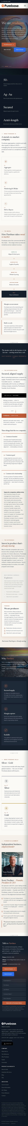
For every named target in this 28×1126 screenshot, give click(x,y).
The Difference (5, 1054)
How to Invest (7, 61)
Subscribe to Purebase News (14, 1003)
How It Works (8, 51)
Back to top (14, 342)
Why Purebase (7, 56)
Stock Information (6, 1087)
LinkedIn (11, 1037)
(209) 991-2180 (6, 1)
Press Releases (5, 1093)
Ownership (4, 1062)
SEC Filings (4, 1090)
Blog (3, 1075)
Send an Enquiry (10, 969)
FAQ (3, 1077)
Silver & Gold (5, 1069)
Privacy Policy (5, 1123)
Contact (4, 1095)
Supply (3, 1059)
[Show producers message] (7, 66)
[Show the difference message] (10, 66)
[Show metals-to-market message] (3, 66)
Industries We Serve (7, 1072)
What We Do (5, 1051)
